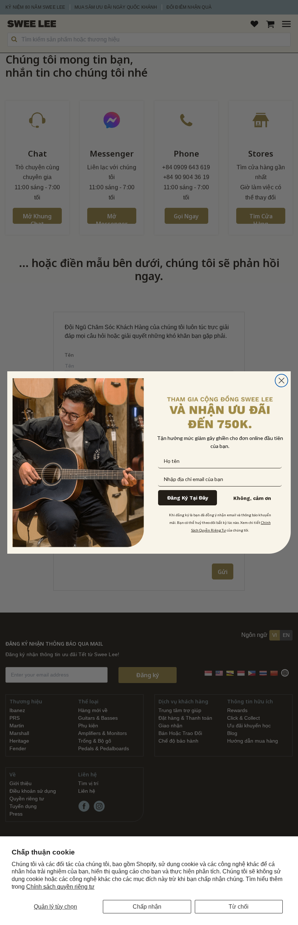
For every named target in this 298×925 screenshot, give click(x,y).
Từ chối (239, 907)
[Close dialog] (281, 380)
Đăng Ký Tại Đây (187, 498)
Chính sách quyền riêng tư (60, 887)
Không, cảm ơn (252, 498)
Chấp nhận (147, 907)
